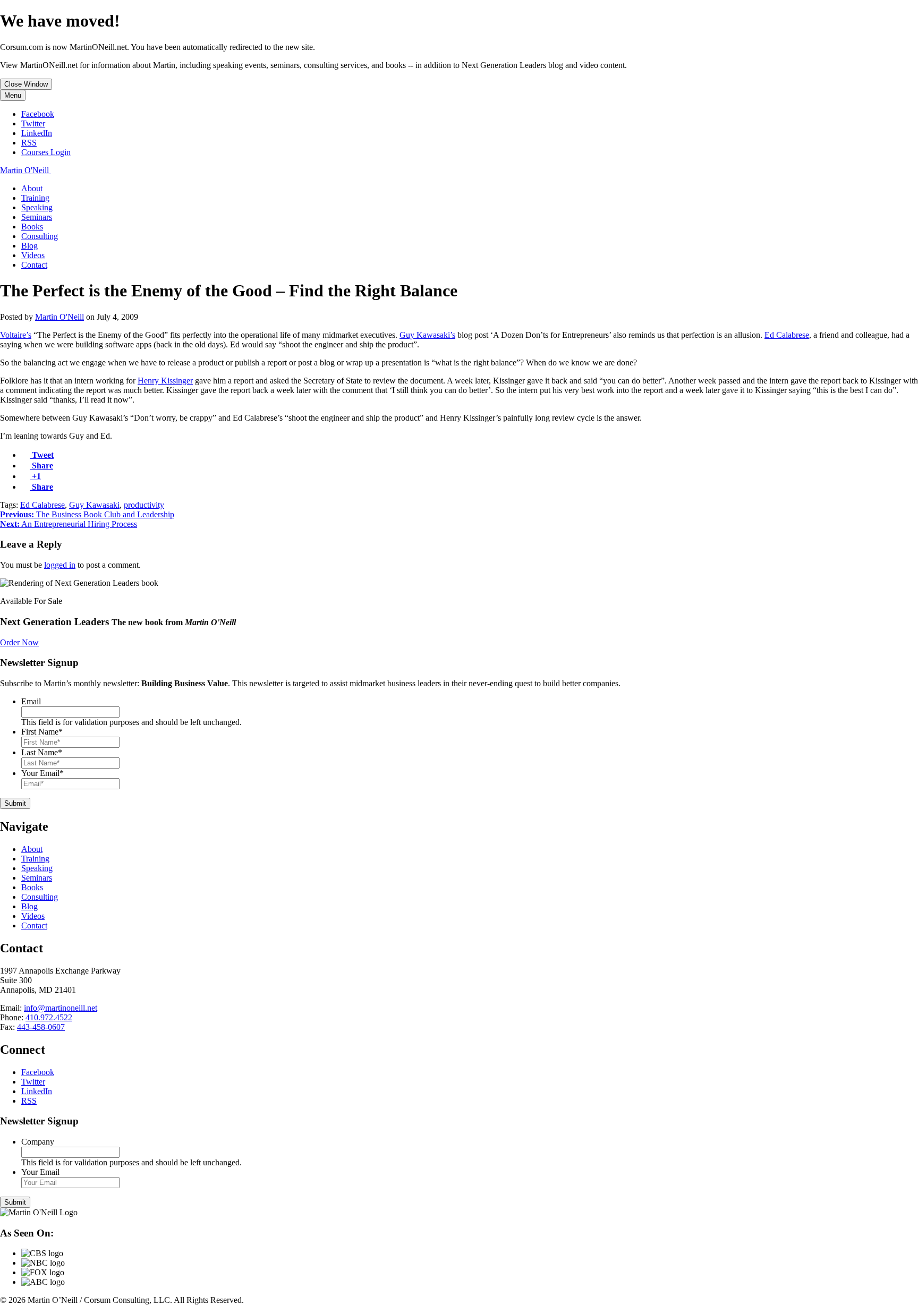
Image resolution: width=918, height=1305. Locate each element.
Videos (33, 255)
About (31, 188)
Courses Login (46, 152)
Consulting (39, 236)
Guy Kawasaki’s (427, 334)
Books (32, 226)
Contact (34, 264)
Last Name (41, 752)
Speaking (37, 207)
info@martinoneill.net (60, 1007)
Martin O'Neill (59, 316)
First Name (42, 731)
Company (37, 1141)
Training (35, 197)
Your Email (42, 773)
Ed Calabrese (786, 334)
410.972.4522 (49, 1017)
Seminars (36, 216)
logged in (59, 564)
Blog (29, 245)
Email (31, 701)
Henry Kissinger (165, 380)
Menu (12, 95)
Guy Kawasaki (94, 504)
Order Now (19, 642)
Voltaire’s (15, 334)
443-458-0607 (41, 1026)
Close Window (26, 84)
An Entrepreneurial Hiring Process (68, 523)
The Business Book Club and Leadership (87, 514)
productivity (144, 504)
